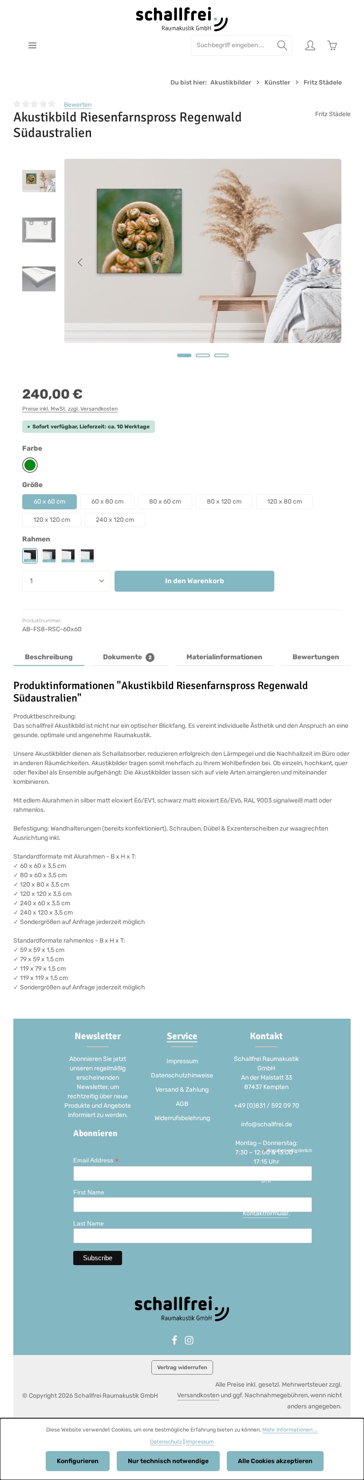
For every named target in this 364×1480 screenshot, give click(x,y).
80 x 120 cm (224, 501)
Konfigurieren (78, 1461)
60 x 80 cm (107, 501)
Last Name (88, 1223)
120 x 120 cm (51, 520)
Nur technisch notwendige (168, 1461)
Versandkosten (198, 1395)
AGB (182, 1104)
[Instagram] (189, 1343)
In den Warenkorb (194, 581)
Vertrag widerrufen (182, 1367)
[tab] (48, 657)
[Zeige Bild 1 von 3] (184, 355)
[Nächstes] (325, 262)
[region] (182, 263)
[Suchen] (282, 45)
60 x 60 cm (49, 501)
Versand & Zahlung (182, 1089)
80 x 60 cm (165, 501)
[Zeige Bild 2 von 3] (203, 355)
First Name (88, 1192)
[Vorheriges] (80, 262)
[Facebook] (175, 1343)
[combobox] (232, 45)
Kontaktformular (266, 1213)
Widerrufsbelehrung (182, 1118)
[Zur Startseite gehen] (182, 19)
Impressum (182, 1061)
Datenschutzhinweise (182, 1075)
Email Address (96, 1160)
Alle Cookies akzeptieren (275, 1461)
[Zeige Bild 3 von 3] (221, 355)
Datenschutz (166, 1442)
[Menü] (32, 45)
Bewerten (77, 105)
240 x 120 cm (115, 520)
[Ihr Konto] (310, 45)
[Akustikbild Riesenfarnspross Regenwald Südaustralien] (202, 251)
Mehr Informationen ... (290, 1430)
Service (182, 1036)
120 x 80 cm (284, 501)
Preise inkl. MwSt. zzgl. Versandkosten (70, 409)
